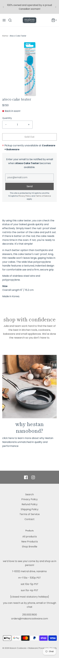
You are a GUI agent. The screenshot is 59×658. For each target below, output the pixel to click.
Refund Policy (30, 504)
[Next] (55, 7)
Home (5, 35)
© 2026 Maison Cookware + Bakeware (20, 648)
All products (29, 536)
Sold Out (29, 137)
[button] (29, 69)
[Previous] (3, 7)
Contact (29, 519)
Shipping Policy (29, 509)
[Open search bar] (11, 20)
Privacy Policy (24, 196)
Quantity (7, 118)
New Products (29, 541)
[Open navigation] (4, 20)
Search (29, 494)
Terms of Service (43, 196)
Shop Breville (29, 546)
